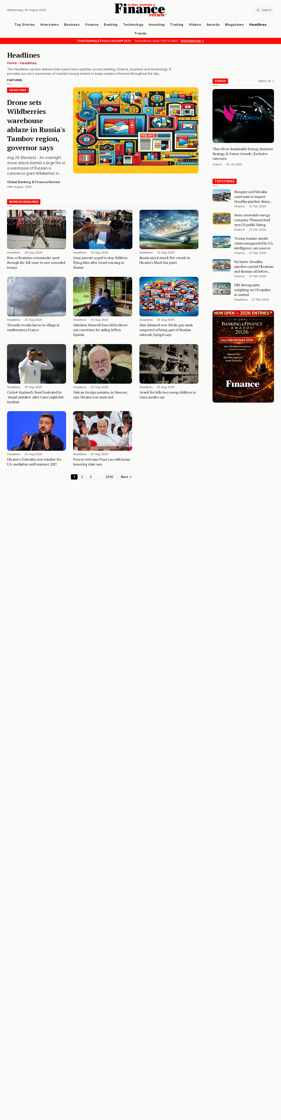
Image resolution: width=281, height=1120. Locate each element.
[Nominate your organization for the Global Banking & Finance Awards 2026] (243, 356)
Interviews (49, 24)
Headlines (258, 24)
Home (12, 63)
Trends (140, 33)
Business (72, 24)
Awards (213, 24)
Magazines (234, 24)
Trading (176, 24)
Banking (110, 24)
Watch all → (266, 81)
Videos (195, 24)
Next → (126, 477)
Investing (157, 24)
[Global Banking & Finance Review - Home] (140, 10)
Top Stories (24, 24)
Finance (92, 24)
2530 (109, 477)
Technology (133, 24)
